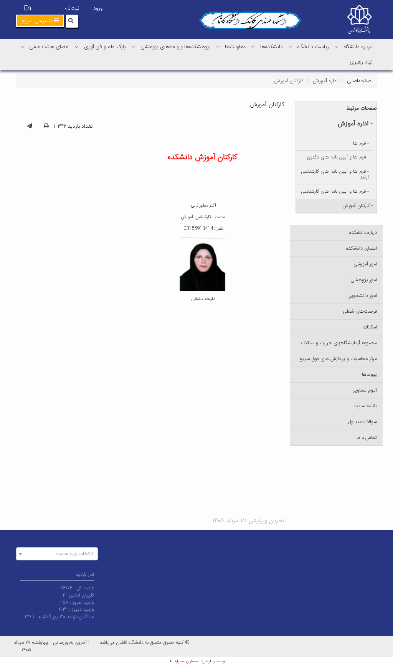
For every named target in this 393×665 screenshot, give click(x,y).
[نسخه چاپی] (46, 126)
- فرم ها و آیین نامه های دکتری (338, 157)
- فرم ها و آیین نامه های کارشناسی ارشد (335, 174)
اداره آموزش (325, 81)
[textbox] (59, 554)
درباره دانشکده (363, 232)
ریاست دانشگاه (313, 47)
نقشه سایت (365, 406)
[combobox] (57, 553)
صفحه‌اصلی (359, 81)
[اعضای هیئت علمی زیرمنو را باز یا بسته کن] (22, 46)
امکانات (370, 327)
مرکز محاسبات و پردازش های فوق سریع (338, 359)
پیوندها (369, 374)
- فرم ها (361, 143)
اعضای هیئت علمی (49, 47)
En (27, 8)
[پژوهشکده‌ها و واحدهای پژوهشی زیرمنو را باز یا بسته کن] (133, 46)
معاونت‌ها (235, 47)
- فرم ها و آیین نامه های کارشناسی (335, 191)
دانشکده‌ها (271, 47)
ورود (97, 8)
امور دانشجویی (362, 296)
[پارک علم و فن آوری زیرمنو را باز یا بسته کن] (76, 46)
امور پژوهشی (363, 280)
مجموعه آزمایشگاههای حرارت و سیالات (339, 343)
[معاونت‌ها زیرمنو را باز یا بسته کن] (218, 46)
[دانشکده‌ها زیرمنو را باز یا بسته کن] (252, 46)
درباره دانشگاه (358, 47)
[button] (40, 21)
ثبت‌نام (71, 8)
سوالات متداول (362, 422)
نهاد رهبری (361, 62)
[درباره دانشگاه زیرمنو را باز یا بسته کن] (336, 46)
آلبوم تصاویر (365, 390)
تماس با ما (367, 437)
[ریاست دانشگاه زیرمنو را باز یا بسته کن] (290, 46)
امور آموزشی (365, 264)
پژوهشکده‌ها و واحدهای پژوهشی (175, 47)
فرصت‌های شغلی (360, 311)
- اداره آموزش (355, 123)
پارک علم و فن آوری (105, 47)
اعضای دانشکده (361, 248)
